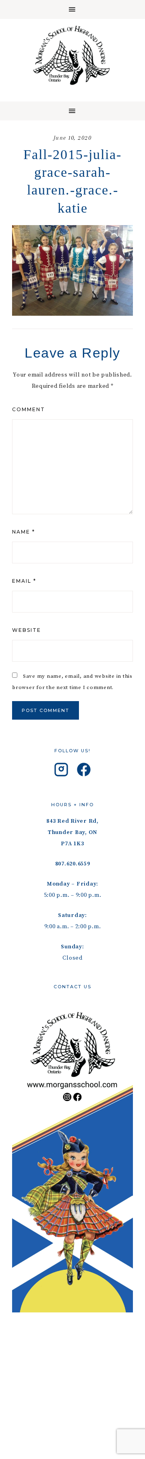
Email (24, 581)
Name (23, 532)
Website (26, 630)
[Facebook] (84, 772)
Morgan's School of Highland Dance (72, 55)
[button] (72, 9)
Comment (28, 409)
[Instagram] (61, 772)
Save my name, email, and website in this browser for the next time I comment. (72, 682)
